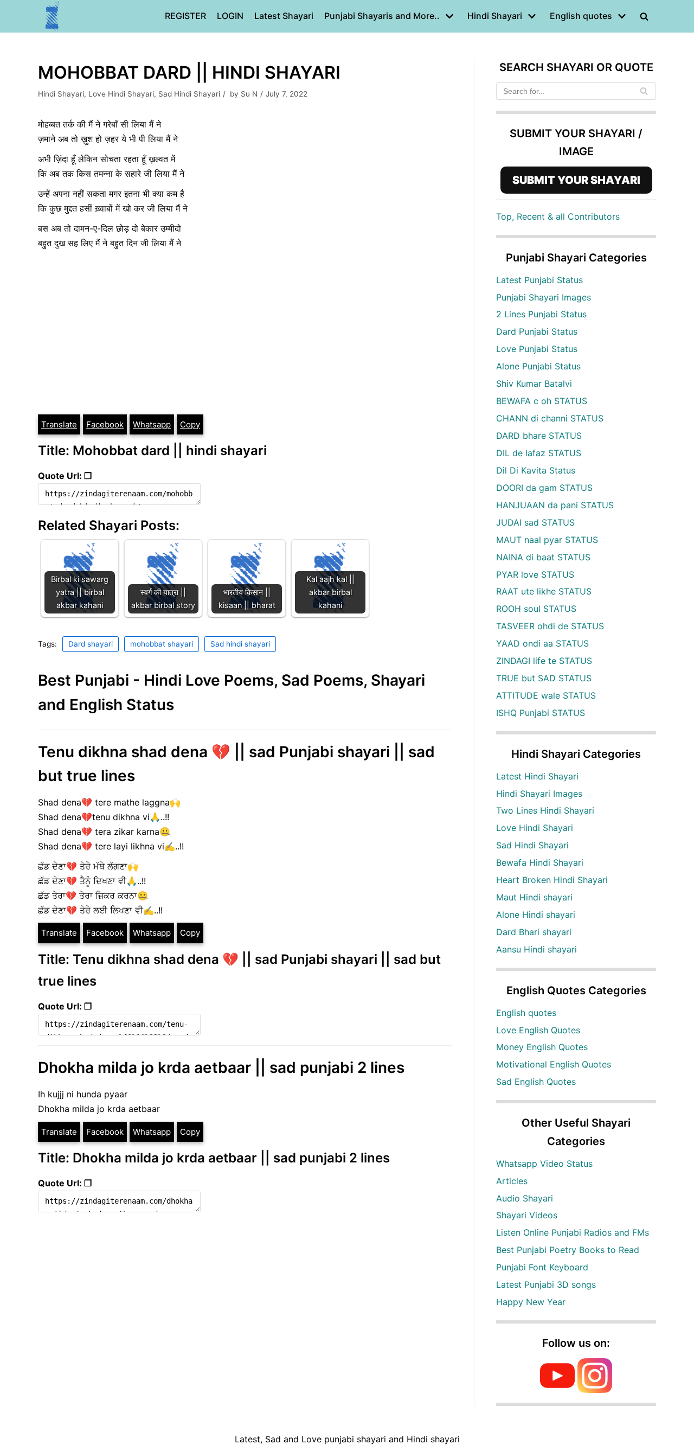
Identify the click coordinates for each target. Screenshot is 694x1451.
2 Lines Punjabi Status (541, 314)
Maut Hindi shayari (534, 897)
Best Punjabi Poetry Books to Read (567, 1249)
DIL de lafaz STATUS (538, 453)
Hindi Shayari (61, 94)
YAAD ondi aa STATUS (542, 643)
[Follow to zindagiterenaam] (594, 1389)
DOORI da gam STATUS (544, 487)
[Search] (644, 91)
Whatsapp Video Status (544, 1163)
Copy (190, 424)
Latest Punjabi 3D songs (546, 1284)
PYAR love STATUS (535, 574)
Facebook (105, 424)
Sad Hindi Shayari (189, 94)
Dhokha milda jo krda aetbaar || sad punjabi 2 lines (221, 1067)
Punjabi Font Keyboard (542, 1267)
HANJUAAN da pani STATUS (555, 505)
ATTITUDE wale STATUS (546, 695)
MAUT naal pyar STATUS (547, 539)
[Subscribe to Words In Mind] (557, 1389)
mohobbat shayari (161, 644)
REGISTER (185, 15)
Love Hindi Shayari (121, 94)
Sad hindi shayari (240, 644)
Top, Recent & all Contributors (558, 216)
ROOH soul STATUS (536, 608)
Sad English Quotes (536, 1081)
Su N (249, 94)
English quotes (526, 1012)
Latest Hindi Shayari (537, 776)
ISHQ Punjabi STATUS (540, 712)
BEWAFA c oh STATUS (541, 400)
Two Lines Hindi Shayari (545, 810)
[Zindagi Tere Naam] (52, 16)
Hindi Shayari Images (539, 793)
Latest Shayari (283, 15)
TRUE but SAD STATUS (544, 678)
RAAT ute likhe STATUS (544, 591)
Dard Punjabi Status (536, 331)
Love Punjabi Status (536, 348)
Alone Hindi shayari (535, 914)
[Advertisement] (245, 332)
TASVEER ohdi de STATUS (550, 626)
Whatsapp (152, 424)
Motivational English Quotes (553, 1064)
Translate (59, 424)
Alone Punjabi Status (538, 366)
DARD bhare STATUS (539, 435)
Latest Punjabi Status (539, 279)
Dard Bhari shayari (533, 931)
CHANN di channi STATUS (549, 418)
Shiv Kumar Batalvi (534, 383)
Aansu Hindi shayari (536, 949)
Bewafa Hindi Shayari (539, 862)
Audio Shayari (524, 1198)
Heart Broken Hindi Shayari (552, 879)
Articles (512, 1180)
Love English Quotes (538, 1030)
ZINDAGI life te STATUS (544, 660)
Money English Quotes (542, 1046)
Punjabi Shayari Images (543, 297)
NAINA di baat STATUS (543, 557)
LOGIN (230, 15)
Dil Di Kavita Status (535, 470)
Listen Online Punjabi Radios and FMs (572, 1232)
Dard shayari (90, 644)
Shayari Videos (526, 1215)
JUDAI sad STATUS (535, 522)
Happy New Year (531, 1301)
